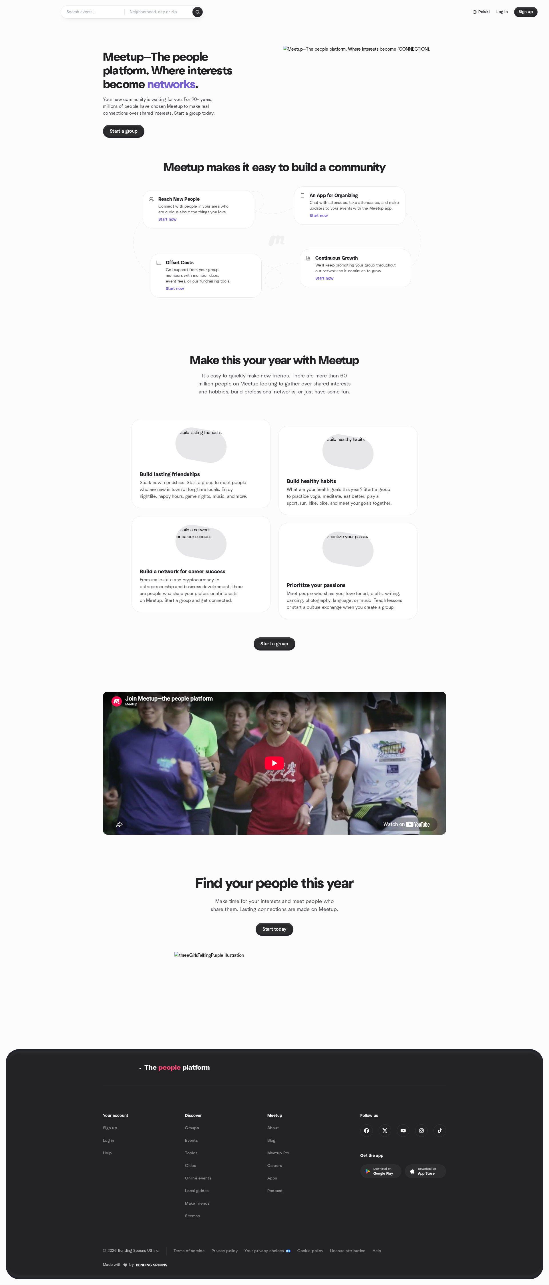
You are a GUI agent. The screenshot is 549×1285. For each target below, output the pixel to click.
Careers (274, 1166)
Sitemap (192, 1216)
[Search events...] (197, 12)
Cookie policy (310, 1251)
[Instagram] (421, 1130)
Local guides (197, 1191)
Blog (271, 1141)
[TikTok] (439, 1130)
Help (107, 1153)
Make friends (197, 1204)
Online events (198, 1178)
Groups (192, 1128)
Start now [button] (167, 220)
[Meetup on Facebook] (366, 1130)
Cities (190, 1166)
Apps (272, 1178)
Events (191, 1141)
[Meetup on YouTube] (403, 1130)
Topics (191, 1153)
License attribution (347, 1251)
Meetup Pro (278, 1153)
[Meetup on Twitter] (385, 1130)
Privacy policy (225, 1251)
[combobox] (159, 12)
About (273, 1128)
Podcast (275, 1191)
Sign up (110, 1128)
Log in (108, 1141)
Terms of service (189, 1251)
